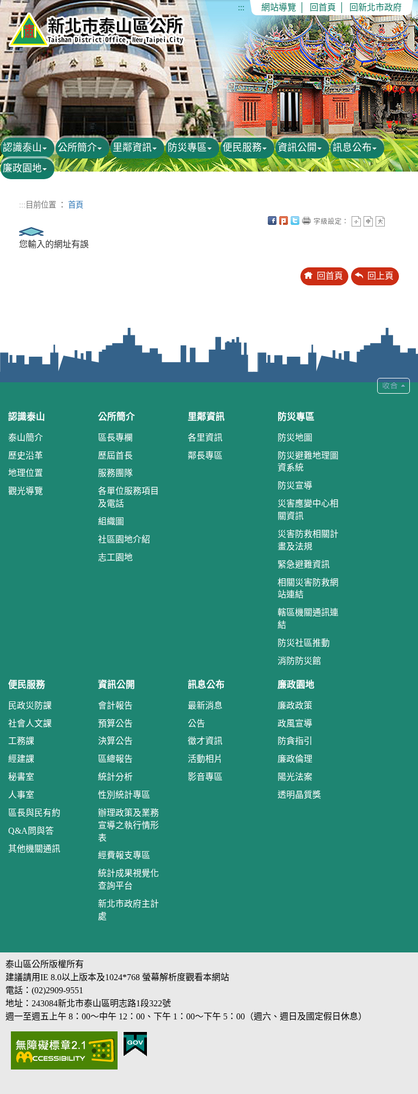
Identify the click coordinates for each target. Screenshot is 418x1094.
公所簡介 (77, 147)
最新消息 (205, 705)
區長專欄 (115, 437)
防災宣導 (295, 485)
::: (241, 7)
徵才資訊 (205, 740)
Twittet (295, 220)
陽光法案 (295, 776)
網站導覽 (278, 7)
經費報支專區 (124, 855)
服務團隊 (115, 473)
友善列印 (306, 220)
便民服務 (242, 147)
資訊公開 (297, 147)
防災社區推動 (304, 642)
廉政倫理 (295, 758)
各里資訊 (205, 437)
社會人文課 (30, 723)
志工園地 (115, 557)
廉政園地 (22, 168)
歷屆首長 (115, 455)
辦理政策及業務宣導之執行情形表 (128, 825)
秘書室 (21, 776)
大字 (380, 221)
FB (272, 220)
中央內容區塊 (392, 220)
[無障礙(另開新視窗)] (64, 1049)
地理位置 (25, 473)
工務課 (21, 740)
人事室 (21, 794)
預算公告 (115, 723)
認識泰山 (22, 147)
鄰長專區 (205, 455)
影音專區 (205, 776)
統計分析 (115, 776)
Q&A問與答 (31, 830)
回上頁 (380, 275)
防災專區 (187, 147)
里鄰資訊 (132, 147)
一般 (368, 221)
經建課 (21, 758)
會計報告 (115, 705)
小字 (356, 221)
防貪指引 (295, 740)
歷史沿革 (25, 455)
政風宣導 (295, 723)
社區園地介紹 (124, 539)
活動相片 (205, 758)
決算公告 (115, 740)
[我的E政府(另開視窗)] (135, 1043)
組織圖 (111, 521)
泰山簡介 (25, 437)
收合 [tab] (393, 386)
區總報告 (115, 758)
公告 (196, 723)
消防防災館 (299, 660)
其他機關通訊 (34, 848)
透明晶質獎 (299, 794)
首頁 (75, 204)
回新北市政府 (375, 7)
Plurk (283, 220)
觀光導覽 (25, 491)
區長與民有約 (34, 812)
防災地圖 (295, 437)
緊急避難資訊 (304, 564)
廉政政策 (295, 705)
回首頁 (323, 7)
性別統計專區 (124, 794)
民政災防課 (30, 705)
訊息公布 (352, 147)
